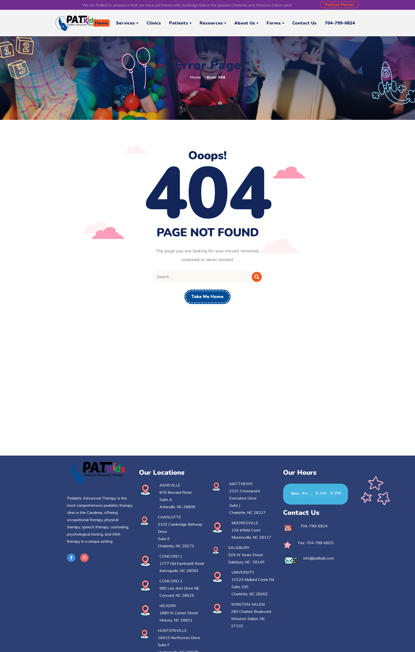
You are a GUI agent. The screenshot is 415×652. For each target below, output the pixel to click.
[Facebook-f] (71, 558)
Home (195, 77)
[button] (339, 4)
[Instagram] (84, 558)
